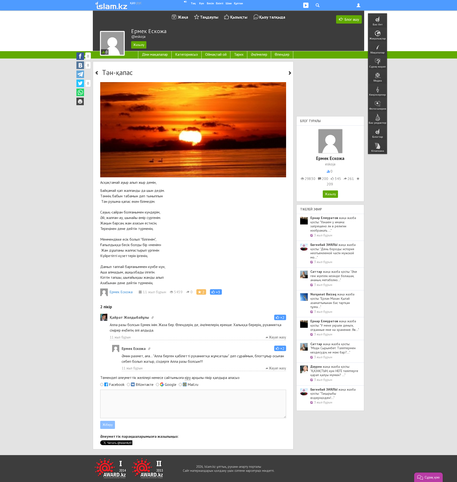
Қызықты (238, 17)
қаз (132, 2)
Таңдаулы (209, 17)
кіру (188, 377)
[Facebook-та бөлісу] (80, 56)
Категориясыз (186, 54)
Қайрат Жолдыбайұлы (129, 317)
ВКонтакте (145, 384)
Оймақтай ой (216, 54)
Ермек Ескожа (121, 291)
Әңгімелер (259, 54)
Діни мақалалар (155, 54)
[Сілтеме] (152, 317)
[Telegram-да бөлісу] (80, 74)
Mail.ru (193, 384)
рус (139, 2)
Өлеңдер (282, 54)
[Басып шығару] (80, 101)
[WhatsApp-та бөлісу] (80, 92)
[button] (216, 292)
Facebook (116, 384)
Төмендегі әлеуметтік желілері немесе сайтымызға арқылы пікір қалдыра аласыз (169, 377)
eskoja (330, 164)
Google (170, 384)
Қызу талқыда (272, 17)
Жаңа (183, 17)
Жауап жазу (277, 337)
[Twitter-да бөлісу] (80, 83)
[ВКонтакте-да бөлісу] (80, 65)
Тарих (238, 54)
